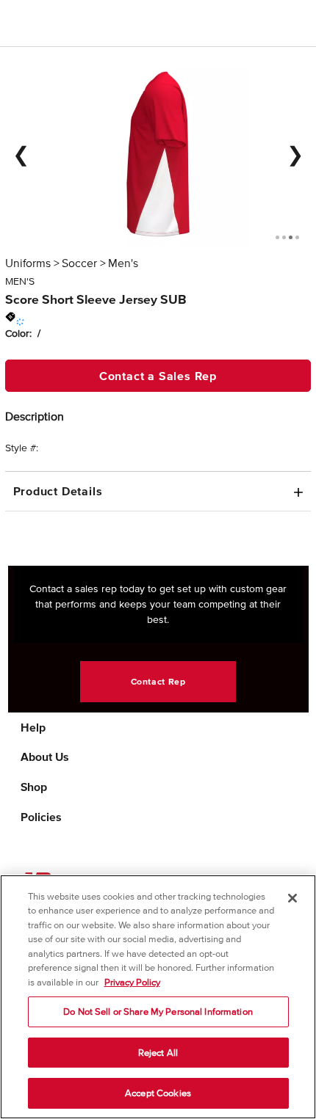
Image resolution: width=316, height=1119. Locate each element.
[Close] (292, 898)
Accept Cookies (158, 1092)
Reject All (158, 1052)
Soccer (79, 262)
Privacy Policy (132, 982)
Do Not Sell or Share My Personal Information (158, 1011)
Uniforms (28, 262)
